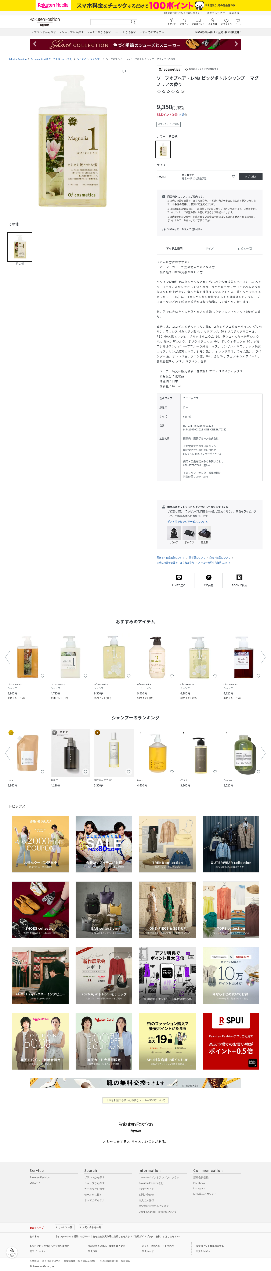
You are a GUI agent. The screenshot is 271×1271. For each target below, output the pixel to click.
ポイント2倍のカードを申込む (158, 1245)
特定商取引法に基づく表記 (154, 1206)
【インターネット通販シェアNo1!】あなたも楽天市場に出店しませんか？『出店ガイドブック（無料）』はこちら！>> (117, 1236)
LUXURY (35, 1182)
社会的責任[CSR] (109, 1261)
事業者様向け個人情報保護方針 (80, 1261)
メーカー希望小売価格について (214, 562)
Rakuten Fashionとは (151, 1183)
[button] (72, 142)
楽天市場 (234, 12)
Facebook (199, 1183)
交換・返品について (219, 557)
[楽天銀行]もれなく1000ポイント (183, 12)
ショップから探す (94, 1183)
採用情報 (125, 1261)
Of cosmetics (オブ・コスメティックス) (51, 59)
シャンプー (96, 59)
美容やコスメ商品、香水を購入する (106, 1245)
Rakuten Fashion (17, 59)
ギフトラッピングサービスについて (187, 522)
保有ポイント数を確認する (210, 1245)
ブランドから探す (94, 1177)
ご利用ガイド (146, 1188)
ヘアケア (81, 59)
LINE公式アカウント (205, 1193)
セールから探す (93, 1194)
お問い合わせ (146, 1194)
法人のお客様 (146, 1200)
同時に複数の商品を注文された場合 (175, 562)
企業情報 (34, 1261)
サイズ (209, 248)
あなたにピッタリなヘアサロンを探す (49, 1245)
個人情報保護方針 (51, 1261)
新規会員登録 (201, 1177)
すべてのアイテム (94, 1200)
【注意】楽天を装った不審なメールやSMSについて (135, 1100)
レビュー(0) (245, 248)
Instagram (199, 1188)
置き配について (197, 557)
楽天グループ (214, 12)
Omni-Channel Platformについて (158, 1211)
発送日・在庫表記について (171, 557)
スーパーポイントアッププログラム (159, 1177)
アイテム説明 (174, 248)
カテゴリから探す (94, 1188)
